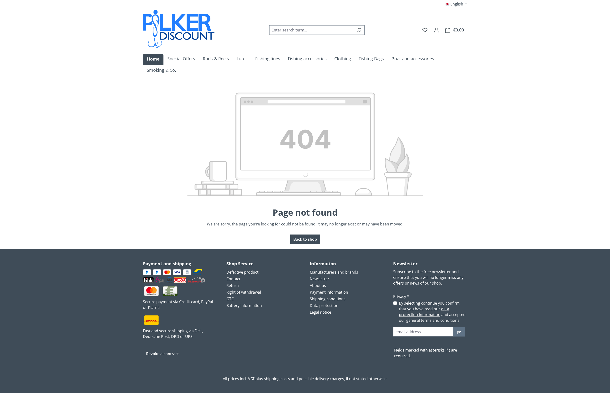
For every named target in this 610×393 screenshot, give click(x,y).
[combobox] (311, 30)
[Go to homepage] (178, 29)
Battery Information (244, 305)
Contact (233, 278)
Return (232, 285)
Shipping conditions (328, 298)
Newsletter (319, 278)
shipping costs (277, 378)
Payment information (329, 292)
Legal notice (320, 312)
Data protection (324, 305)
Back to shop (305, 239)
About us (318, 285)
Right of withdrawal (243, 292)
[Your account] (436, 30)
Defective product (242, 272)
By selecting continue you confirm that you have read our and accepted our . (432, 312)
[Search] (359, 30)
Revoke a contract (162, 353)
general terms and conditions (432, 320)
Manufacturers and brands (334, 272)
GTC (230, 298)
